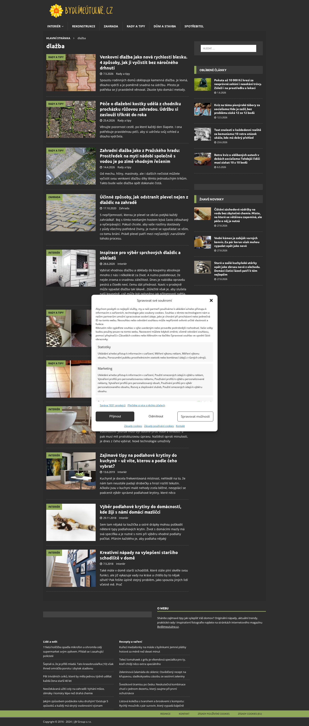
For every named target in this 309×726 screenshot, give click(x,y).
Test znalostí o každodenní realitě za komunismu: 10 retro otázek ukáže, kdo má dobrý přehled (237, 133)
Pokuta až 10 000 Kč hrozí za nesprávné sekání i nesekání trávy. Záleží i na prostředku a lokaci (237, 83)
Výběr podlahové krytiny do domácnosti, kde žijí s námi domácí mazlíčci (140, 509)
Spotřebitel (194, 26)
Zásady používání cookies (159, 426)
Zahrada (111, 26)
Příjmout (115, 416)
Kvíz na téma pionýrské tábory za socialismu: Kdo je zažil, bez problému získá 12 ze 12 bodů (237, 108)
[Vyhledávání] (228, 48)
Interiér (54, 26)
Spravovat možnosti (195, 416)
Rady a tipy (136, 26)
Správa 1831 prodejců (112, 405)
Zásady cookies (133, 426)
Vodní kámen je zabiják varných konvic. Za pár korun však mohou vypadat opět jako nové (236, 241)
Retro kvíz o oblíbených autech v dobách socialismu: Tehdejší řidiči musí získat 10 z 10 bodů (237, 158)
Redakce (165, 713)
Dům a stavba (165, 26)
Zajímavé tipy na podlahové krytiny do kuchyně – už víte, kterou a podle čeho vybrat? (138, 460)
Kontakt (180, 426)
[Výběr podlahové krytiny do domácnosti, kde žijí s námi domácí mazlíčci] (71, 522)
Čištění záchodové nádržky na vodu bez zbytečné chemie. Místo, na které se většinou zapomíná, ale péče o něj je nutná (238, 215)
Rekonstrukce (83, 26)
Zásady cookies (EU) (250, 713)
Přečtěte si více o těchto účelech (146, 405)
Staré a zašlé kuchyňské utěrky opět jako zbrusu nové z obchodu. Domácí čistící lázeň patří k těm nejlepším (237, 268)
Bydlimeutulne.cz (168, 627)
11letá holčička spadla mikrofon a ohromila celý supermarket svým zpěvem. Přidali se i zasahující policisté (73, 651)
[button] (211, 300)
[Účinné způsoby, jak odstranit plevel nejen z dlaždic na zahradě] (71, 212)
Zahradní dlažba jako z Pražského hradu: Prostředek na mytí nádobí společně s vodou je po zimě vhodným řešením (140, 156)
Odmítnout (156, 416)
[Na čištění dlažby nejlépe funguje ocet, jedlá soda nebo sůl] (71, 379)
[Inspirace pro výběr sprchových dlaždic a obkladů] (71, 268)
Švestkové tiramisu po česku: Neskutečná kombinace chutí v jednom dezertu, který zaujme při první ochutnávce (152, 688)
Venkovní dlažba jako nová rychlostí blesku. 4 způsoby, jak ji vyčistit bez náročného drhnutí (143, 62)
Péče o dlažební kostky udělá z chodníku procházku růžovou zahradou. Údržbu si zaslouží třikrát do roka (140, 109)
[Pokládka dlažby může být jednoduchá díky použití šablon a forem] (71, 328)
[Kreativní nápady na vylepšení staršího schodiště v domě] (71, 568)
